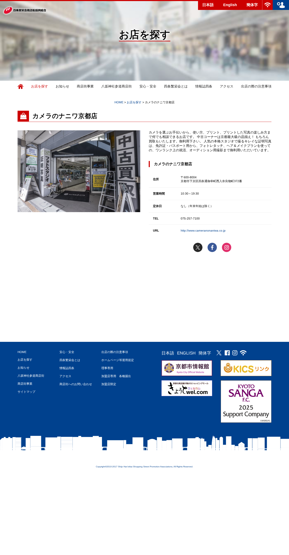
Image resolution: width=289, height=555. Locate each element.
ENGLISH (186, 353)
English (230, 5)
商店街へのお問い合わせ (75, 384)
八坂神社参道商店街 (116, 86)
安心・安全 (147, 86)
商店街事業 (85, 86)
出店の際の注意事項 (256, 86)
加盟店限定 (108, 384)
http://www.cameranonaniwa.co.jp (203, 230)
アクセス (226, 86)
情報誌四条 (203, 86)
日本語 (208, 5)
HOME (22, 352)
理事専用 (107, 368)
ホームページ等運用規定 (117, 360)
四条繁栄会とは (176, 86)
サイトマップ (26, 391)
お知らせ (62, 86)
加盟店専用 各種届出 (116, 376)
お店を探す (39, 86)
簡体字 (252, 5)
